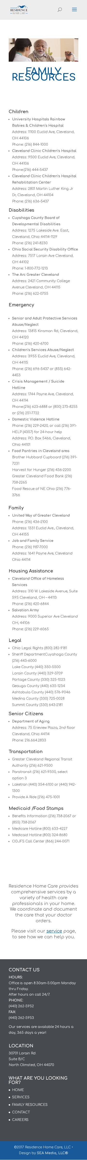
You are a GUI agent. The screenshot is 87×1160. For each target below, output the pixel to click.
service (54, 931)
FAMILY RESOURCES (30, 1105)
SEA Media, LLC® (52, 1153)
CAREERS (20, 1120)
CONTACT (21, 1112)
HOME (18, 1090)
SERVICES (20, 1097)
